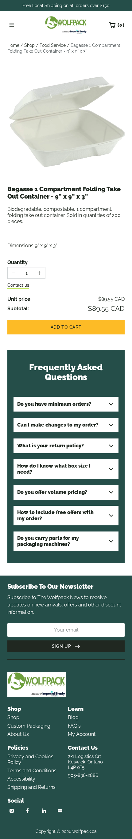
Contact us (18, 285)
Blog (73, 717)
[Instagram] (11, 811)
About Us (18, 734)
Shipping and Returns (31, 787)
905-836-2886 (83, 775)
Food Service (53, 45)
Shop (29, 45)
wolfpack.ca (84, 831)
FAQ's (74, 726)
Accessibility (21, 779)
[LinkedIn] (44, 811)
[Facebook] (27, 811)
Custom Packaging (28, 726)
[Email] (60, 811)
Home (13, 45)
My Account (81, 734)
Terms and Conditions (31, 771)
